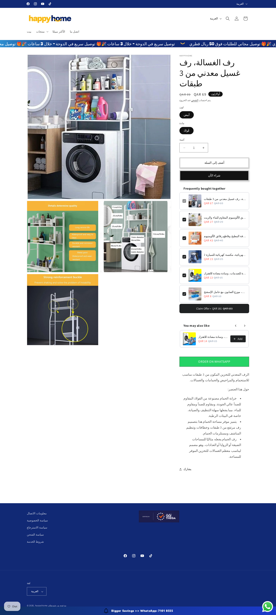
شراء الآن (214, 176)
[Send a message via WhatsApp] (267, 606)
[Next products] (244, 326)
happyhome (41, 605)
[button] (42, 31)
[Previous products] (235, 326)
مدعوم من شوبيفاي (57, 605)
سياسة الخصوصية (37, 520)
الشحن (194, 100)
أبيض (187, 115)
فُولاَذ (186, 131)
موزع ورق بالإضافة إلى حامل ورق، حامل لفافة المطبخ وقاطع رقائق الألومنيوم (225, 236)
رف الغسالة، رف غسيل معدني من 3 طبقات (225, 199)
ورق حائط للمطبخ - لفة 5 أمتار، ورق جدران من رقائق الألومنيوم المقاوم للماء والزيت (225, 217)
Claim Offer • (214, 308)
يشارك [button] (187, 469)
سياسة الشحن (35, 535)
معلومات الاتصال (37, 513)
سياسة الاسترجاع (37, 527)
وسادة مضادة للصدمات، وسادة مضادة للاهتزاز (225, 273)
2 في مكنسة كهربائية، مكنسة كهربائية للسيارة (225, 255)
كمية (181, 140)
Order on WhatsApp (214, 361)
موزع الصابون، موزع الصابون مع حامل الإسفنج (225, 292)
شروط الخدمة (35, 542)
